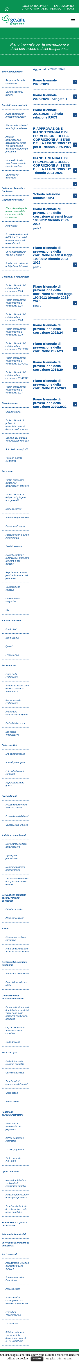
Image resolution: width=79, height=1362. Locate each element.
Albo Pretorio (51, 8)
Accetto (37, 1358)
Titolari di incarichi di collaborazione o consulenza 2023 (16, 332)
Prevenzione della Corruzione (15, 1279)
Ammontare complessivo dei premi (17, 713)
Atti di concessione (15, 918)
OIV (7, 610)
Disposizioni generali (13, 199)
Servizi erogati (9, 1052)
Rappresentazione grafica (15, 784)
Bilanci (5, 928)
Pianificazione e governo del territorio (14, 1224)
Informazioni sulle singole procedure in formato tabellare (16, 163)
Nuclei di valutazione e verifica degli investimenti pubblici (17, 1183)
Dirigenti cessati (13, 509)
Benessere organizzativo (12, 733)
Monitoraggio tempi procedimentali (15, 868)
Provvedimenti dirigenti (17, 816)
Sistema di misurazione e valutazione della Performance (17, 688)
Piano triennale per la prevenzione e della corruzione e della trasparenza (16, 212)
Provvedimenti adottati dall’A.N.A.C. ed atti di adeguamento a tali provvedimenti (17, 239)
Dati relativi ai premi (15, 723)
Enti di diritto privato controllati (15, 772)
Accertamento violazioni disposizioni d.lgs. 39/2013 (17, 1266)
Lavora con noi (64, 6)
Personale (7, 471)
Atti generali (11, 226)
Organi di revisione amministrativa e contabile (15, 1030)
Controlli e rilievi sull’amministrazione (13, 997)
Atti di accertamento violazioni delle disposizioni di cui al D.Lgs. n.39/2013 (16, 1336)
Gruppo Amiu (30, 8)
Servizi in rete (12, 1101)
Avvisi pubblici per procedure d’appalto (16, 115)
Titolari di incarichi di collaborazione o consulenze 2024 (16, 317)
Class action (12, 1093)
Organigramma (13, 412)
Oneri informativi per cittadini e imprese (16, 253)
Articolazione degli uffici (17, 449)
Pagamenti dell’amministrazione (13, 1113)
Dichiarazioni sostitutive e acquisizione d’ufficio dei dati (17, 881)
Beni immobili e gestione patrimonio (14, 963)
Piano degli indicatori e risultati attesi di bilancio (17, 950)
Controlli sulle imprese (17, 825)
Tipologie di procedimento (12, 857)
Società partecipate (15, 762)
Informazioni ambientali (14, 1234)
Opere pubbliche (10, 1171)
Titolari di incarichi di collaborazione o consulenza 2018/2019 (17, 375)
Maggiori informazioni (59, 1358)
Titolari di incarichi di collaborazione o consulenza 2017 (16, 390)
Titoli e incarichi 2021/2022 (13, 1159)
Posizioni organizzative (17, 517)
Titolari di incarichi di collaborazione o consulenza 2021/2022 (17, 346)
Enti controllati (9, 745)
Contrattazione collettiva (13, 588)
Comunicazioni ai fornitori (14, 93)
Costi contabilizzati (15, 1072)
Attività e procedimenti (14, 835)
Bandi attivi (11, 629)
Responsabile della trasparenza (15, 82)
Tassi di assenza (14, 546)
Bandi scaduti (12, 638)
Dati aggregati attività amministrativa (16, 845)
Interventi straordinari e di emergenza (15, 1244)
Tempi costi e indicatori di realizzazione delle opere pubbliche (17, 1209)
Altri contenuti (9, 1254)
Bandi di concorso (11, 620)
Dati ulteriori (12, 1323)
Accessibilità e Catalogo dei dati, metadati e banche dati (17, 1300)
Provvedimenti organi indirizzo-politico (16, 806)
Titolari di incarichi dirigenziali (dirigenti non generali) (16, 497)
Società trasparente (36, 6)
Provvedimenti (9, 796)
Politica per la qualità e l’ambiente (13, 189)
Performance (9, 665)
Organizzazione (10, 403)
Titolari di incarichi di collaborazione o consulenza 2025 (16, 303)
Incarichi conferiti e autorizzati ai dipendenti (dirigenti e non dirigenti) (17, 559)
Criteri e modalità (14, 909)
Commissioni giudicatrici (12, 176)
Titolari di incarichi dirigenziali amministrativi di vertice (17, 483)
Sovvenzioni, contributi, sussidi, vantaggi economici (14, 898)
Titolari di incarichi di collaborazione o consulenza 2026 (16, 288)
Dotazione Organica (16, 526)
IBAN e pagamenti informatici (15, 1139)
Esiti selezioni (12, 655)
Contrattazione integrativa (13, 600)
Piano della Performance (12, 675)
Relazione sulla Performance (13, 701)
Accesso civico (13, 1289)
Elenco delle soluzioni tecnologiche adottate (17, 127)
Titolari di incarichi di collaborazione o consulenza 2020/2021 (17, 361)
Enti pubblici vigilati (15, 754)
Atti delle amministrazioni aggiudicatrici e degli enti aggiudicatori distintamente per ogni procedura (17, 144)
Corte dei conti (13, 1042)
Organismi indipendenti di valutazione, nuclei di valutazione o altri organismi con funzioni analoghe (17, 1013)
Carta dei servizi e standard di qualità (15, 1062)
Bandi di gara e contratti (14, 105)
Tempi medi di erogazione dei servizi (17, 1083)
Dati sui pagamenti (15, 1149)
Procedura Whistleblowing (13, 1313)
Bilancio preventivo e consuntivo (16, 938)
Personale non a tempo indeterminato (17, 536)
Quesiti (9, 646)
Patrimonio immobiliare (17, 973)
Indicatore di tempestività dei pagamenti (13, 1126)
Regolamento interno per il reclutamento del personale (17, 575)
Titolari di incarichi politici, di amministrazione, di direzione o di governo (17, 425)
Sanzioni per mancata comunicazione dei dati (17, 439)
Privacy (69, 8)
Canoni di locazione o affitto (16, 984)
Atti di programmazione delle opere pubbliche (17, 1196)
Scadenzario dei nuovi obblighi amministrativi (17, 265)
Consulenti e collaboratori (15, 277)
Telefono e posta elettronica (14, 459)
